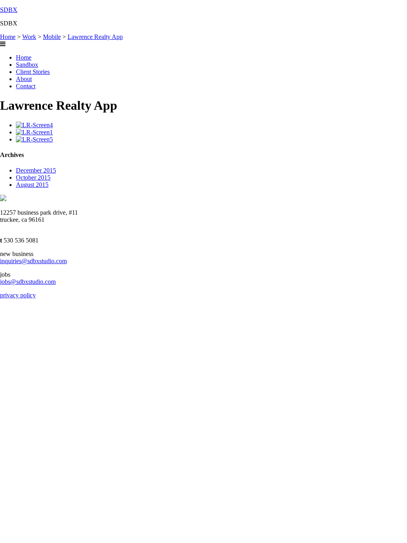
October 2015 (33, 177)
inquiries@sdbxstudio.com (33, 261)
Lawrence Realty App (95, 36)
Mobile (52, 36)
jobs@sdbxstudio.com (28, 281)
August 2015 (32, 184)
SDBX (8, 9)
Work (29, 36)
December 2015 (36, 170)
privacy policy (18, 295)
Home (8, 36)
